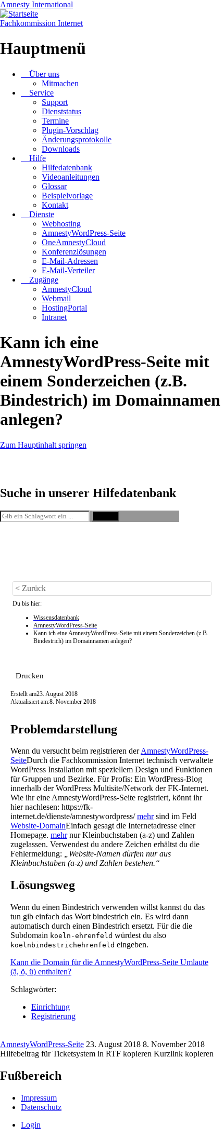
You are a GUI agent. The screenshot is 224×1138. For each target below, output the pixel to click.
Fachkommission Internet (41, 23)
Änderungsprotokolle (76, 139)
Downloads (61, 148)
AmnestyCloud (67, 289)
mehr (145, 816)
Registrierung (53, 1016)
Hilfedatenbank (67, 167)
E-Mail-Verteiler (68, 270)
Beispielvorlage (67, 195)
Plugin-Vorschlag (70, 130)
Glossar (54, 186)
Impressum (39, 1097)
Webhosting (61, 223)
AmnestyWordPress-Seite (84, 233)
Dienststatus (61, 111)
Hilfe (37, 158)
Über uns (44, 74)
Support (55, 102)
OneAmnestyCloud (74, 242)
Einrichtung (50, 1006)
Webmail (56, 298)
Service (41, 92)
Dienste (41, 214)
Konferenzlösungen (74, 251)
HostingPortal (64, 307)
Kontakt (55, 204)
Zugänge (43, 279)
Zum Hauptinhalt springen (43, 444)
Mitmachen (60, 83)
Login (31, 1124)
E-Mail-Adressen (70, 261)
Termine (55, 120)
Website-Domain (38, 825)
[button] (30, 675)
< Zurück (30, 588)
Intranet (54, 317)
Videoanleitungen (70, 176)
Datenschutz (41, 1107)
